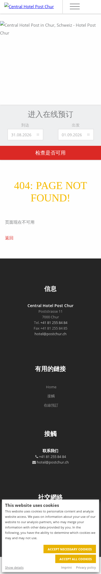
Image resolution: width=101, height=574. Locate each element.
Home (51, 386)
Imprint (66, 567)
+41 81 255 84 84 (53, 322)
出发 (76, 125)
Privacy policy (86, 567)
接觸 (51, 395)
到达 (25, 125)
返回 (9, 238)
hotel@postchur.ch (50, 333)
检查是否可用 (50, 153)
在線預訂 (51, 405)
